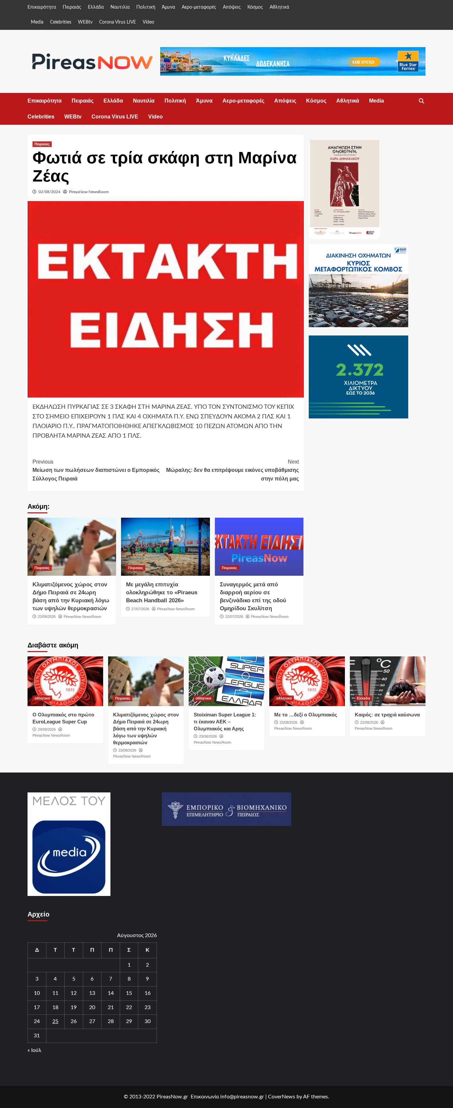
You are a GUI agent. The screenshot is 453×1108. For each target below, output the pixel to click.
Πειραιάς (72, 7)
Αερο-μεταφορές (199, 7)
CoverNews (281, 1096)
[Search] (421, 101)
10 (37, 993)
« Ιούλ (34, 1050)
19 (74, 1007)
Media (37, 22)
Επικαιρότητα (42, 7)
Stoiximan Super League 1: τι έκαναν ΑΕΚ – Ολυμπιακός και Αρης (225, 721)
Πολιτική (145, 7)
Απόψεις (232, 7)
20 (92, 1007)
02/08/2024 (49, 192)
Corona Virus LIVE (117, 22)
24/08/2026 (47, 729)
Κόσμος (255, 7)
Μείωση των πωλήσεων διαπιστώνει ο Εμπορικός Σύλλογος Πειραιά (96, 470)
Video (148, 22)
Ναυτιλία (120, 7)
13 (92, 993)
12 (74, 993)
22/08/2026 (369, 722)
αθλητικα (42, 698)
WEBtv (85, 22)
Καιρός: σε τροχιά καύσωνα (387, 714)
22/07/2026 (234, 617)
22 (129, 1007)
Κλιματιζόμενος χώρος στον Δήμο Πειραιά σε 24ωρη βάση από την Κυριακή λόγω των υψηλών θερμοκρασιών (146, 728)
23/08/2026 (47, 617)
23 (148, 1007)
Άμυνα (168, 7)
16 (148, 993)
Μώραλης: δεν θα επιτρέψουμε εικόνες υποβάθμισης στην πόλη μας (232, 470)
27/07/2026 (140, 609)
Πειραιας (42, 144)
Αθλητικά (279, 7)
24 (37, 1021)
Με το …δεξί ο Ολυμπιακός (305, 714)
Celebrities (60, 22)
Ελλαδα (363, 698)
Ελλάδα (96, 7)
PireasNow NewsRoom (89, 192)
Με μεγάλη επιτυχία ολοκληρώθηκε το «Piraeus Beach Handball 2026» (161, 592)
